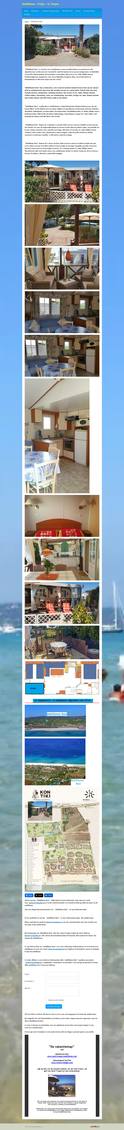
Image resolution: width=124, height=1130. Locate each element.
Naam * (27, 974)
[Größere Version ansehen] (62, 45)
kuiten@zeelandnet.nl (37, 903)
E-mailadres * (29, 981)
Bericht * (28, 988)
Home (27, 21)
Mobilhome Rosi (37, 21)
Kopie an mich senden (56, 1000)
